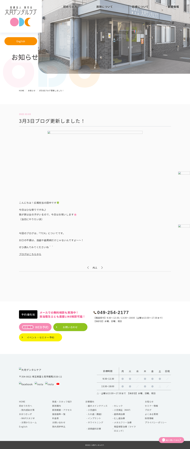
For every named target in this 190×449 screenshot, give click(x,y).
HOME (22, 401)
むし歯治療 (119, 418)
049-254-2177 (113, 312)
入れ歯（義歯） (95, 414)
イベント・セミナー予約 (40, 337)
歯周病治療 (119, 414)
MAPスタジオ (28, 418)
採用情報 (149, 418)
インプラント (94, 418)
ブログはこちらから (30, 254)
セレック (118, 405)
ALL (95, 267)
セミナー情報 (151, 405)
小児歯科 (92, 409)
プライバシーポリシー (156, 422)
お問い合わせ (58, 422)
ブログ (148, 409)
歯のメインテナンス (98, 405)
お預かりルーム (29, 422)
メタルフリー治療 (123, 422)
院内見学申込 (58, 426)
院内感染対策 (28, 409)
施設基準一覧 (58, 414)
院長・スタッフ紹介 (62, 401)
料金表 (55, 418)
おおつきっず (25, 414)
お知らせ (149, 401)
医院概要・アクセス (62, 409)
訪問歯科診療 (94, 428)
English (20, 41)
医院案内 (56, 405)
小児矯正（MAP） (123, 409)
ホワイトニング (95, 422)
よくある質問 (151, 414)
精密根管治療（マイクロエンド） (125, 428)
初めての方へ (25, 405)
